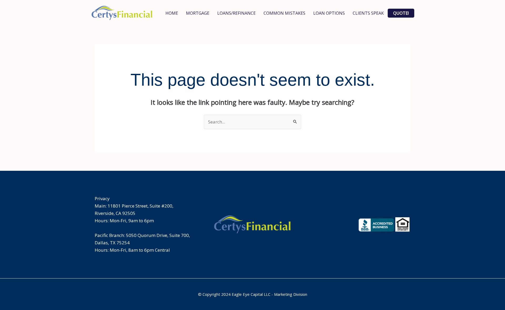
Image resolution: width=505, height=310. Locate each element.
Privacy (102, 198)
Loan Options (329, 13)
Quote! (401, 13)
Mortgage (197, 13)
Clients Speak (368, 13)
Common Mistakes (284, 13)
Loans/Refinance (236, 13)
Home (171, 13)
